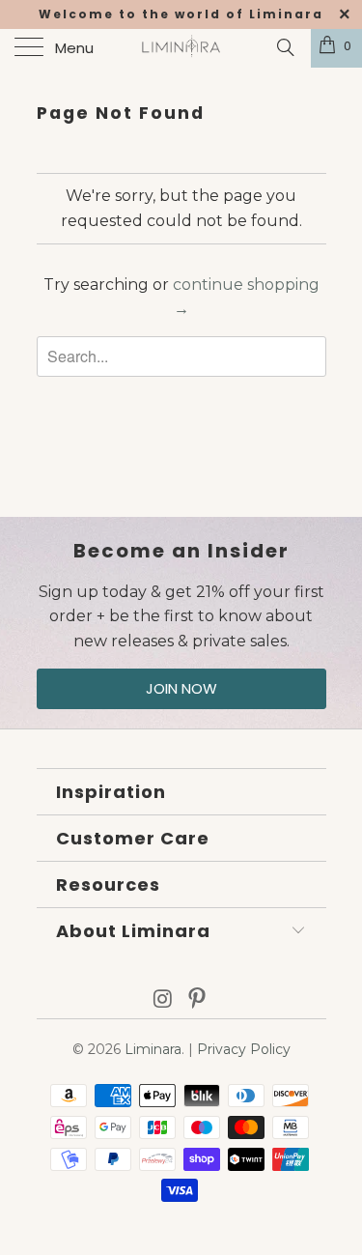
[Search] (284, 47)
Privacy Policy (244, 1049)
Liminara (153, 1049)
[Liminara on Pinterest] (197, 1000)
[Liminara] (181, 48)
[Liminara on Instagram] (163, 1000)
